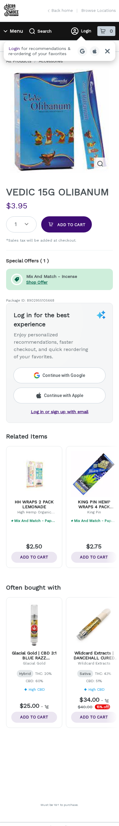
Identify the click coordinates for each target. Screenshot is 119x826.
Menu (16, 31)
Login (86, 31)
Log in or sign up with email (59, 411)
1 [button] (16, 224)
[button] (59, 51)
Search (45, 31)
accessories (51, 60)
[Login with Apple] (94, 51)
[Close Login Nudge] (107, 51)
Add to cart (34, 557)
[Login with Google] (82, 51)
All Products (18, 60)
